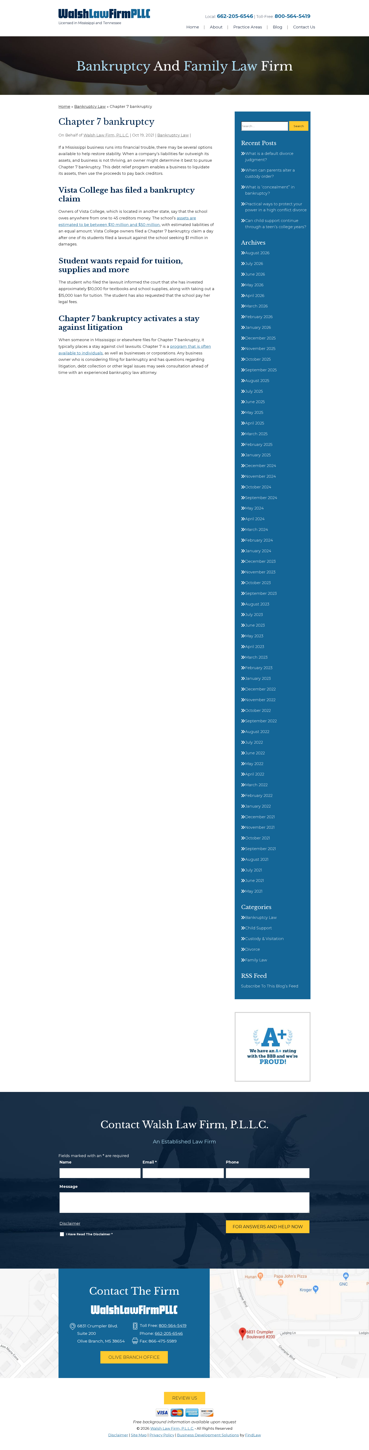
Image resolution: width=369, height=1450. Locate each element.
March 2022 (256, 785)
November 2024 (260, 476)
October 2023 (258, 582)
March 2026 (256, 306)
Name (66, 1162)
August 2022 (257, 731)
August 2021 (256, 859)
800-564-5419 (292, 16)
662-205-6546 (235, 16)
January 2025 (258, 455)
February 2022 (258, 795)
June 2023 (255, 625)
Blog (277, 27)
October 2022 (258, 710)
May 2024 (254, 508)
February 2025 (258, 444)
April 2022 (254, 774)
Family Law (256, 960)
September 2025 (261, 370)
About (216, 27)
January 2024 (258, 551)
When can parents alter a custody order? (270, 173)
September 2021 (260, 848)
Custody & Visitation (264, 938)
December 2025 (260, 338)
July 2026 (254, 263)
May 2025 (254, 412)
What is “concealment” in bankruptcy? (270, 190)
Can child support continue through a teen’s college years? (275, 223)
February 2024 (259, 540)
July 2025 (254, 391)
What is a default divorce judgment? (269, 156)
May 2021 (253, 891)
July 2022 (254, 742)
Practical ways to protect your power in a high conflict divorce (276, 207)
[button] (364, 1418)
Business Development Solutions (208, 1435)
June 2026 (255, 274)
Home (192, 27)
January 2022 (258, 806)
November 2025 (260, 348)
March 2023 (256, 657)
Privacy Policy (161, 1435)
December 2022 (260, 689)
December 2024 (260, 465)
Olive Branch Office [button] (134, 1357)
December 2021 (260, 817)
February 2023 (258, 668)
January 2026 (258, 327)
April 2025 (254, 423)
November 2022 (260, 700)
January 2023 (258, 678)
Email (150, 1162)
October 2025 (258, 359)
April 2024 (255, 519)
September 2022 (261, 721)
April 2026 (254, 295)
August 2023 (257, 604)
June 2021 (254, 880)
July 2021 (253, 870)
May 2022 (254, 763)
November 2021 (260, 827)
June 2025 (255, 402)
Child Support (258, 928)
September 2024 (261, 497)
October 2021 (257, 838)
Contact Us (304, 27)
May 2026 (254, 285)
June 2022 (255, 753)
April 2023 (254, 646)
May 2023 (254, 636)
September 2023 (261, 593)
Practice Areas (247, 27)
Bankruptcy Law (173, 135)
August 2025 (257, 380)
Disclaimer (70, 1223)
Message (69, 1186)
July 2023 (254, 614)
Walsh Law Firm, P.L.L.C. (106, 135)
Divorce (252, 949)
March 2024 (256, 529)
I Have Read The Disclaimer (89, 1234)
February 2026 (259, 316)
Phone (232, 1162)
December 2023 (260, 561)
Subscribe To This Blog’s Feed (269, 986)
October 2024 (258, 487)
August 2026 (257, 253)
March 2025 (256, 434)
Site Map (139, 1435)
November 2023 (260, 572)
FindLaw (253, 1435)
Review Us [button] (184, 1398)
